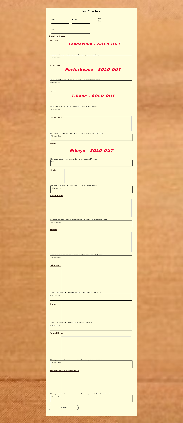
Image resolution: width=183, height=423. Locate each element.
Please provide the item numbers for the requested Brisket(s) (71, 322)
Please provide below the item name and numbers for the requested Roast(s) (76, 254)
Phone (99, 18)
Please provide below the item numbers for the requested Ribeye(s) (73, 159)
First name (54, 19)
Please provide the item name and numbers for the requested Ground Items (76, 360)
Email (52, 29)
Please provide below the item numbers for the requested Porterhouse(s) (75, 79)
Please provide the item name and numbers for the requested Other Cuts (75, 292)
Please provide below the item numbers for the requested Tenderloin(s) (75, 55)
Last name (74, 19)
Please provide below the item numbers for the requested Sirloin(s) (73, 185)
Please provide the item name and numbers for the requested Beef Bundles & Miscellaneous (82, 394)
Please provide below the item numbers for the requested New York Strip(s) (76, 133)
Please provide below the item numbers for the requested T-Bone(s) (73, 106)
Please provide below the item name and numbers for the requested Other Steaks (78, 219)
